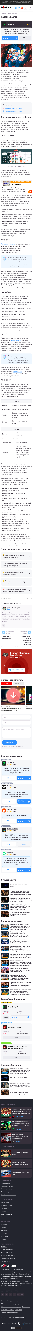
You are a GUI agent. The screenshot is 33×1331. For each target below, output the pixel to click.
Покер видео (4, 1208)
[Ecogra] (26, 1323)
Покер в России (5, 1261)
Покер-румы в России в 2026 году (21, 1173)
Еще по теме (6, 683)
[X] (14, 1294)
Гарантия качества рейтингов (9, 1312)
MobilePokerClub (12, 829)
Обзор (25, 38)
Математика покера (7, 1214)
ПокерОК (18, 1141)
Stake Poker (4, 1236)
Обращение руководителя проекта (11, 1307)
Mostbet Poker (12, 809)
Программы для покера (8, 1192)
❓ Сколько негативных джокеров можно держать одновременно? (14, 590)
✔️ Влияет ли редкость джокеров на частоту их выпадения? (15, 565)
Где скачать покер (6, 1189)
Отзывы (24, 844)
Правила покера (5, 1183)
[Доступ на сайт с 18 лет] (19, 1323)
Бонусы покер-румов (7, 1252)
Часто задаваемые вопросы (13, 111)
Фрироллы (4, 1246)
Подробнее (30, 192)
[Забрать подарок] (22, 8)
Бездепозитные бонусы (8, 1255)
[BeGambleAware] (9, 1323)
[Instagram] (18, 1294)
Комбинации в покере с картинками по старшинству (20, 1163)
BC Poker (10, 852)
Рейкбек (3, 1217)
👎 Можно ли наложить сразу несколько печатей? (13, 573)
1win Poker (10, 786)
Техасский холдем (6, 1205)
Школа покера (5, 1202)
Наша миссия (26, 1307)
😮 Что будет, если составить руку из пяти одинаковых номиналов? (14, 582)
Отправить (9, 742)
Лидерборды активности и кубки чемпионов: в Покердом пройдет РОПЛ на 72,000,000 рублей (21, 1124)
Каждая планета (15, 340)
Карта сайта (18, 1309)
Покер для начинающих (8, 1258)
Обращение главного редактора (10, 1304)
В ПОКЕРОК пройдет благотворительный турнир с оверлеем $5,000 (20, 1136)
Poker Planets (19, 1116)
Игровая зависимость (7, 1309)
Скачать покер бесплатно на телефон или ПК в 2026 (11, 709)
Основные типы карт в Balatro (14, 108)
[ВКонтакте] (2, 1294)
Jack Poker (4, 1230)
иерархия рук (17, 372)
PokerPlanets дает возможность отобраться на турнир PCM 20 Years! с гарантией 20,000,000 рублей (21, 1111)
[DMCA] (16, 1328)
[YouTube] (22, 1294)
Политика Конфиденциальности (10, 1301)
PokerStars (4, 1239)
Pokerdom (10, 24)
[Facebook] (10, 1294)
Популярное (18, 683)
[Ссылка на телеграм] (19, 8)
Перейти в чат (17, 670)
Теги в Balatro (16, 184)
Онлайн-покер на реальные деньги (20, 1153)
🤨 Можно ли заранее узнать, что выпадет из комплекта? (14, 556)
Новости (3, 1211)
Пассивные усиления (8, 244)
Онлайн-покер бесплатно (8, 1195)
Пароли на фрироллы (7, 1249)
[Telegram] (6, 1294)
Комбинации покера (7, 1186)
